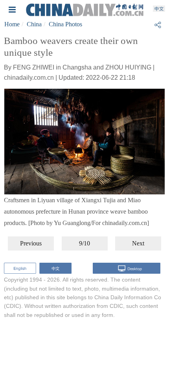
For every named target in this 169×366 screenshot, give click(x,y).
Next (138, 243)
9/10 (84, 243)
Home (12, 24)
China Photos (65, 24)
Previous (31, 243)
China (34, 24)
